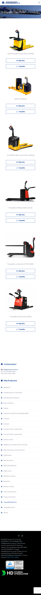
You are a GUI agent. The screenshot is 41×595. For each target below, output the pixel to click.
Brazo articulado (8, 403)
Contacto (6, 424)
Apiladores (6, 387)
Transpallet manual (9, 507)
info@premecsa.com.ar (10, 369)
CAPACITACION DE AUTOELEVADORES (15, 413)
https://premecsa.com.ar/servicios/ (14, 450)
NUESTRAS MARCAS (9, 465)
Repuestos (6, 481)
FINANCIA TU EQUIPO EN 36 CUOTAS (15, 445)
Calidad (5, 408)
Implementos (7, 455)
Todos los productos (9, 492)
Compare (6, 418)
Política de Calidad (13, 557)
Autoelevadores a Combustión (12, 392)
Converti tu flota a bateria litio (12, 429)
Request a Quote (8, 486)
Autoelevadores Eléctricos (11, 398)
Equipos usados (8, 439)
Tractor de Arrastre (9, 497)
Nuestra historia (8, 460)
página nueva (7, 471)
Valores (5, 512)
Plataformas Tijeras (9, 476)
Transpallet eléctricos (10, 502)
